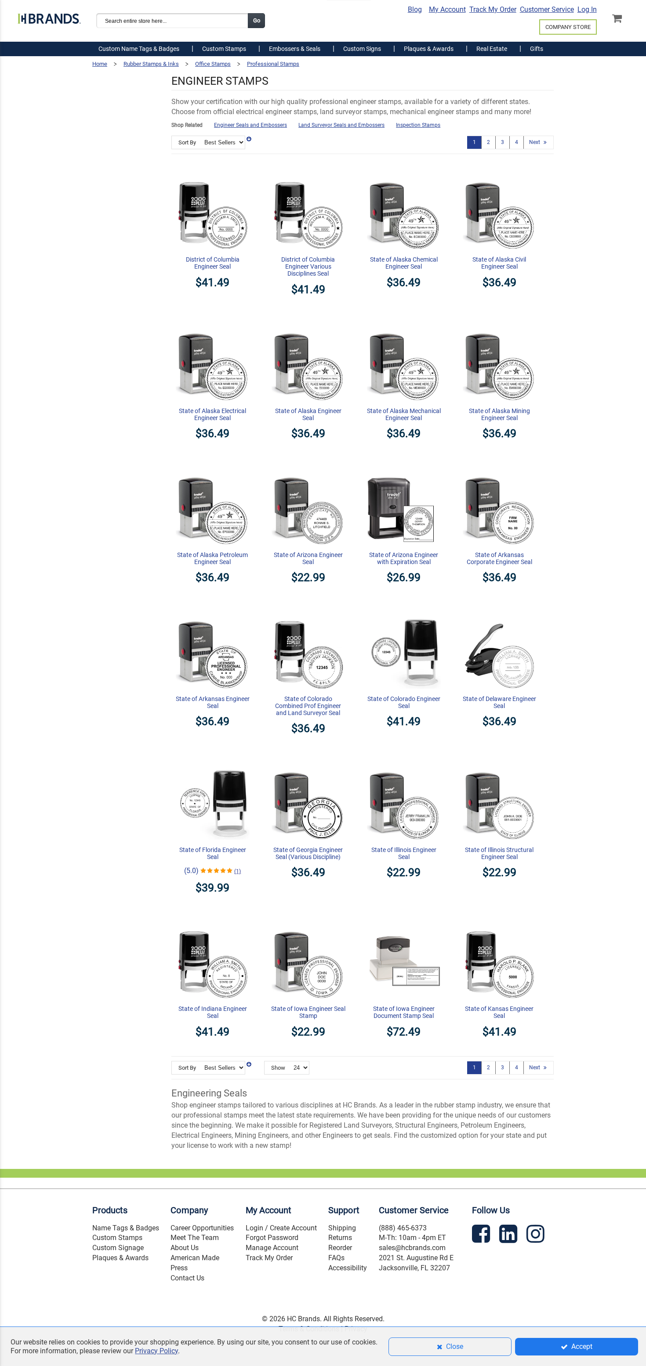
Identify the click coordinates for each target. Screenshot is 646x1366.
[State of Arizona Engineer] (308, 466)
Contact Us (187, 1278)
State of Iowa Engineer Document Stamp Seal (404, 1012)
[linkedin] (509, 1235)
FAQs (336, 1258)
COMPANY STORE (568, 27)
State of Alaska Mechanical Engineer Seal (404, 414)
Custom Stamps (117, 1237)
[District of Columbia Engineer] (213, 171)
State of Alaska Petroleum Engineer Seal (212, 558)
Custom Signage (118, 1248)
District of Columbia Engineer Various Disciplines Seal (308, 266)
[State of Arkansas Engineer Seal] (213, 610)
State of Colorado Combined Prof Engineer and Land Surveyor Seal (308, 705)
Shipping (342, 1228)
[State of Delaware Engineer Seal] (500, 610)
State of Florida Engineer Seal (212, 853)
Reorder (340, 1248)
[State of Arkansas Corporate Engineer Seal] (500, 466)
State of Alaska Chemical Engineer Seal (404, 263)
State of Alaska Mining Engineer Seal (499, 414)
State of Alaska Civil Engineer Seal (499, 263)
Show (278, 1067)
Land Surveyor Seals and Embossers (341, 125)
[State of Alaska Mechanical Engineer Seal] (404, 322)
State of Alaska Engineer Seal (308, 414)
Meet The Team (195, 1237)
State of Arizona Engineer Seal (308, 558)
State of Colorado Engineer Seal (403, 702)
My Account (447, 9)
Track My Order (492, 9)
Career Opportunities (202, 1228)
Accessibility (347, 1268)
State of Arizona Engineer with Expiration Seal (403, 558)
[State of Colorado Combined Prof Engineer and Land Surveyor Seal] (308, 610)
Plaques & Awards (120, 1258)
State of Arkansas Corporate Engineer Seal (499, 558)
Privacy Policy (156, 1351)
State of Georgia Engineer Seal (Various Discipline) (308, 853)
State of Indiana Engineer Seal (212, 1012)
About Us (185, 1248)
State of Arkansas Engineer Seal (213, 702)
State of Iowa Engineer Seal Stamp (308, 1012)
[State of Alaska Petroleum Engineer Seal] (213, 466)
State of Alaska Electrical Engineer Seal (212, 414)
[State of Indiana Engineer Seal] (213, 920)
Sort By (187, 142)
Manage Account (272, 1248)
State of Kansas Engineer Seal (499, 1012)
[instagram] (536, 1235)
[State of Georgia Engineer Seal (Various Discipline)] (308, 761)
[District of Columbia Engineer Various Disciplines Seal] (308, 171)
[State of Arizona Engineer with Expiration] (404, 466)
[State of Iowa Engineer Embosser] (308, 920)
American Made (195, 1258)
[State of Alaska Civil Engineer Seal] (500, 171)
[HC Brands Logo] (49, 16)
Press (179, 1268)
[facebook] (482, 1235)
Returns (340, 1237)
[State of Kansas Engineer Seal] (500, 920)
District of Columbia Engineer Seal (213, 263)
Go (256, 20)
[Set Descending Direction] (249, 139)
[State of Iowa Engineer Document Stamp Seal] (404, 920)
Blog (415, 9)
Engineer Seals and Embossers (250, 125)
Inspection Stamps (418, 125)
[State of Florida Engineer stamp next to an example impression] (213, 761)
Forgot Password (272, 1237)
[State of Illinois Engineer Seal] (404, 761)
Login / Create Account (281, 1228)
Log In (587, 9)
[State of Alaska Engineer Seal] (308, 322)
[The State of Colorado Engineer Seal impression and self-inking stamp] (404, 610)
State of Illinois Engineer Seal (403, 853)
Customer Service (547, 9)
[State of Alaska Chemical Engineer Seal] (404, 171)
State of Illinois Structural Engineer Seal (499, 853)
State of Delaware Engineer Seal (499, 702)
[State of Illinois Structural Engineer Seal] (500, 761)
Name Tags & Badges (125, 1228)
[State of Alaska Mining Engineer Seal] (500, 322)
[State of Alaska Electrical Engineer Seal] (213, 322)
